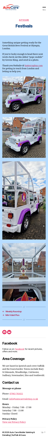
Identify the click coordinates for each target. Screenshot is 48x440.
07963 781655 (16, 393)
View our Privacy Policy (14, 422)
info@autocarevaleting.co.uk (23, 399)
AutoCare (24, 20)
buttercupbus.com (34, 65)
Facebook (19, 349)
